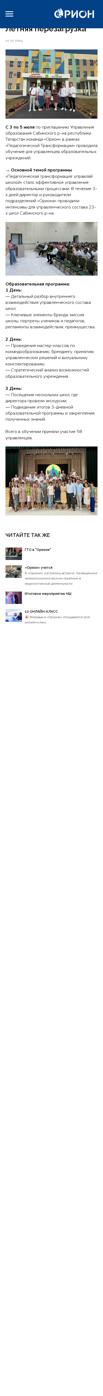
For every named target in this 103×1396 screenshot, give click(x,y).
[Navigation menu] (9, 14)
